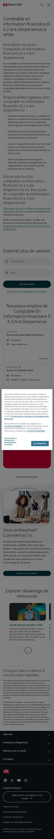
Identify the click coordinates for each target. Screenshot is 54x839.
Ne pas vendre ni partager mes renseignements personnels (10, 441)
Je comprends (40, 443)
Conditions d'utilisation (13, 426)
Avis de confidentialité (36, 431)
